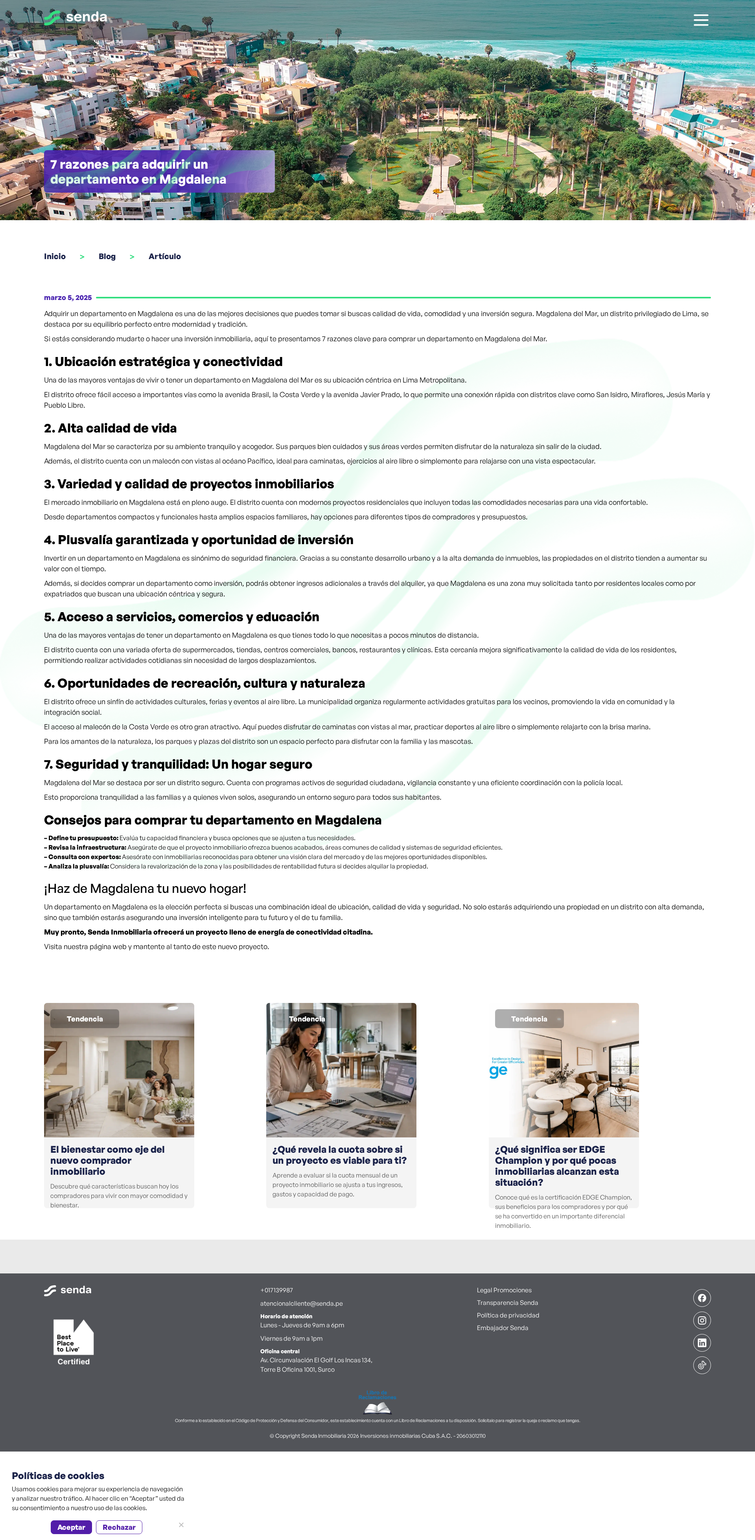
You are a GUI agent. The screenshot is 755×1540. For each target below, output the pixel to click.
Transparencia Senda (507, 1302)
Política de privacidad (508, 1315)
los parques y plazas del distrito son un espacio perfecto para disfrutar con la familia (288, 741)
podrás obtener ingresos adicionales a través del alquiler (335, 583)
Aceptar (71, 1527)
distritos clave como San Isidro (579, 394)
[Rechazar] (181, 1525)
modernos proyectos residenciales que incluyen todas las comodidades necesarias (431, 502)
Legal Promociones (504, 1290)
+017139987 (276, 1290)
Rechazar (119, 1527)
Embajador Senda (502, 1328)
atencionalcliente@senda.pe (301, 1303)
